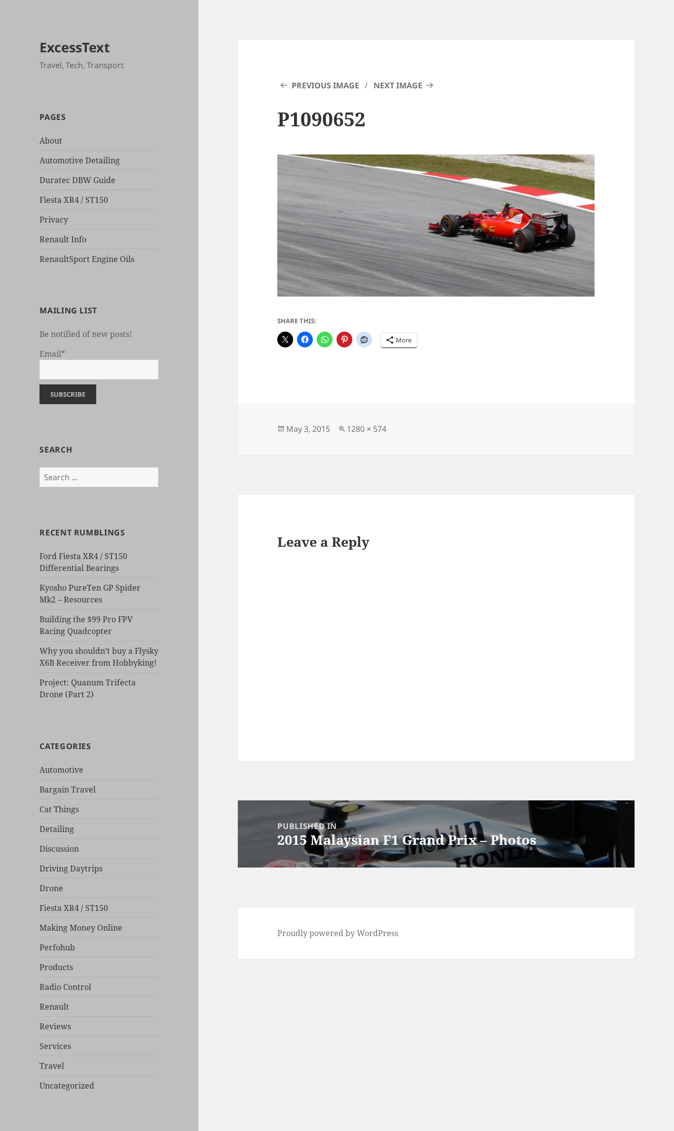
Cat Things (59, 809)
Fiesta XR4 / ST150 (73, 199)
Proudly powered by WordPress (337, 933)
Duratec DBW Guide (77, 180)
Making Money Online (80, 927)
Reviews (55, 1026)
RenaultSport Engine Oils (86, 259)
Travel (51, 1065)
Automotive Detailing (79, 160)
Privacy (53, 219)
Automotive (61, 769)
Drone (51, 888)
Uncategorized (66, 1085)
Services (55, 1046)
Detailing (56, 829)
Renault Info (62, 239)
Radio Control (65, 986)
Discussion (59, 848)
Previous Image (325, 85)
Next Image (398, 85)
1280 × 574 (366, 428)
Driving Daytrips (71, 868)
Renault (54, 1006)
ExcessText (74, 47)
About (50, 140)
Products (56, 967)
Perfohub (57, 947)
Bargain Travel (67, 789)
